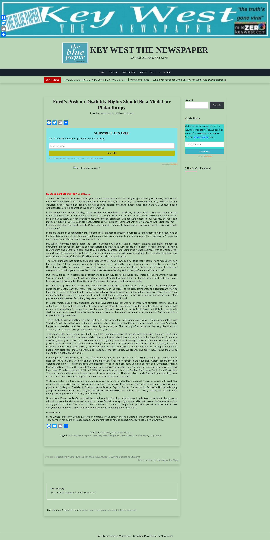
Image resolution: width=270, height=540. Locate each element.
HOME (101, 72)
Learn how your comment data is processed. (113, 510)
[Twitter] (3, 23)
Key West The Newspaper (149, 50)
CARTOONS (128, 72)
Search (189, 100)
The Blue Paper (141, 435)
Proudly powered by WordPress (114, 536)
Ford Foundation (75, 435)
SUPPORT (164, 72)
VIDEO (113, 72)
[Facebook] (3, 17)
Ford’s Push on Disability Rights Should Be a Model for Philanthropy (112, 104)
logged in (70, 492)
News (114, 432)
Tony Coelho (155, 435)
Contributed (127, 113)
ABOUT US (146, 72)
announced (109, 198)
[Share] (3, 34)
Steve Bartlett (126, 435)
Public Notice (124, 432)
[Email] (3, 29)
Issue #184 (105, 432)
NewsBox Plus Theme (145, 536)
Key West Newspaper (109, 435)
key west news (91, 435)
